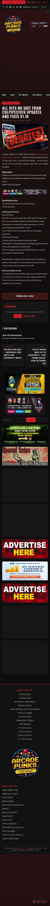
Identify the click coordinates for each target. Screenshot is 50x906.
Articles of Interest (9, 812)
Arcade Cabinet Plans (10, 790)
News (12, 95)
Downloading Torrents (25, 720)
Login (17, 316)
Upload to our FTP (25, 735)
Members (27, 7)
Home (4, 95)
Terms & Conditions (9, 823)
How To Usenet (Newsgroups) (13, 805)
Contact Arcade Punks (10, 838)
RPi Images (23, 95)
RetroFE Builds (7, 797)
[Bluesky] (17, 7)
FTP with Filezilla (25, 728)
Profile (35, 7)
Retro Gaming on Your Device (12, 827)
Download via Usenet (10, 794)
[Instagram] (6, 7)
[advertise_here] (25, 557)
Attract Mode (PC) (10, 103)
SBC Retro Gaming (8, 831)
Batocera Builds (25, 694)
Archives (5, 809)
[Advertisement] (25, 65)
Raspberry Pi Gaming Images (25, 702)
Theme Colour (41, 902)
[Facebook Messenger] (20, 7)
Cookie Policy (7, 820)
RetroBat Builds (25, 698)
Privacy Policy (7, 816)
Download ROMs (8, 801)
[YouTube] (10, 7)
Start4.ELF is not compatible (13, 835)
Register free (29, 316)
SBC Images (37, 95)
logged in (15, 338)
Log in (43, 7)
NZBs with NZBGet (25, 716)
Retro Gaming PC (25, 724)
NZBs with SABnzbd (25, 713)
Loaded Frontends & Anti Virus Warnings (25, 709)
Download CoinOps (25, 705)
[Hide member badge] (48, 12)
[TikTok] (13, 7)
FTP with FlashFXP (25, 731)
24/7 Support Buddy (25, 739)
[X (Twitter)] (3, 7)
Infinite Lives (33, 850)
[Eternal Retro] (25, 465)
